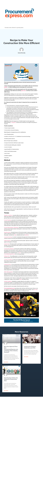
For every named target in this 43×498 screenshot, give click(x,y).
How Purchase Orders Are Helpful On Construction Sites (11, 379)
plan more (23, 90)
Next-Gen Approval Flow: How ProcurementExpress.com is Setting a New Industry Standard (11, 349)
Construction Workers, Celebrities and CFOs (30, 347)
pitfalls (5, 87)
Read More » (6, 362)
